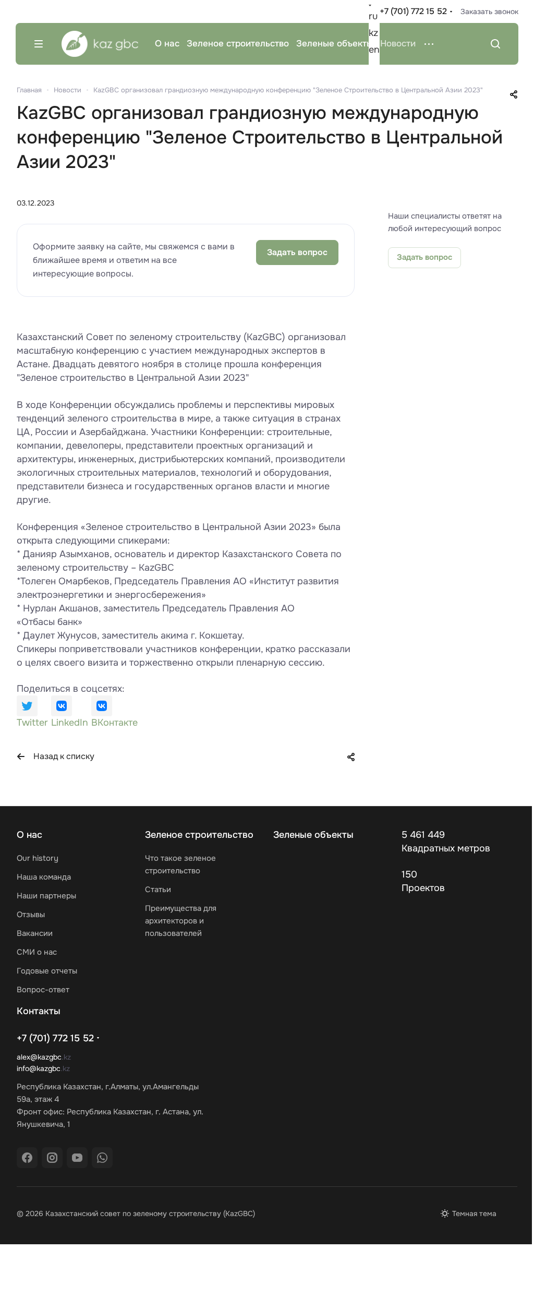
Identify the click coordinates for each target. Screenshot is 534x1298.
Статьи (158, 889)
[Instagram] (52, 1157)
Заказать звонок (489, 11)
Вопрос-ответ (43, 989)
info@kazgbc (38, 1068)
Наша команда (44, 877)
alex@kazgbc (39, 1057)
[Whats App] (102, 1157)
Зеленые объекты (313, 834)
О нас (29, 834)
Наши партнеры (46, 896)
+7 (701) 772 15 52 (413, 11)
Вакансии (35, 933)
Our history (37, 858)
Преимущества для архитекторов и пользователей (180, 921)
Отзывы (31, 914)
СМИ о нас (37, 952)
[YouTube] (77, 1157)
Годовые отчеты (47, 971)
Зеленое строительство (199, 834)
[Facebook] (27, 1157)
